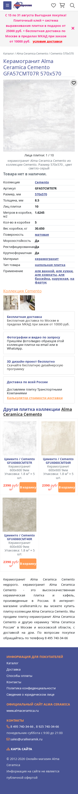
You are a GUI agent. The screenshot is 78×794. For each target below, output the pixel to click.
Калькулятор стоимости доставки (35, 398)
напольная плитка (50, 265)
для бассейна (50, 276)
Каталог (12, 663)
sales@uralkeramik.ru (26, 739)
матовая (42, 234)
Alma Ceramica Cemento (37, 411)
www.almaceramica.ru (22, 711)
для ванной (44, 271)
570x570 (41, 194)
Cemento (42, 182)
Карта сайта (21, 749)
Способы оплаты (19, 676)
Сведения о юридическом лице (30, 694)
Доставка (13, 669)
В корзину (28, 487)
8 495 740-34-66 (21, 726)
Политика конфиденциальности (31, 688)
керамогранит (47, 259)
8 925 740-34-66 (47, 726)
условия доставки (47, 41)
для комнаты (46, 275)
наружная (60, 279)
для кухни (64, 271)
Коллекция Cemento (22, 291)
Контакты (13, 682)
